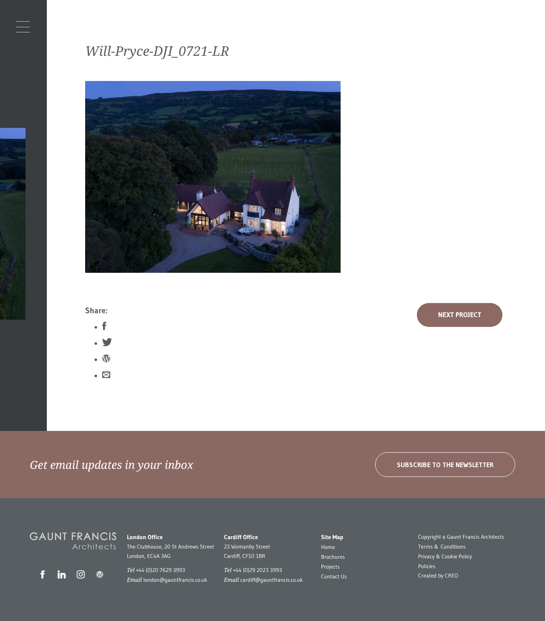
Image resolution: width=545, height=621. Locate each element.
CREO (451, 575)
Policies (427, 566)
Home (328, 547)
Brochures (333, 557)
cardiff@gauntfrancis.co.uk (271, 580)
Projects (330, 566)
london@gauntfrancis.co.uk (175, 580)
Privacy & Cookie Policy (445, 556)
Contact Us (334, 576)
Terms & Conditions (441, 546)
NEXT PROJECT (459, 315)
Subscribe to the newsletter (445, 464)
